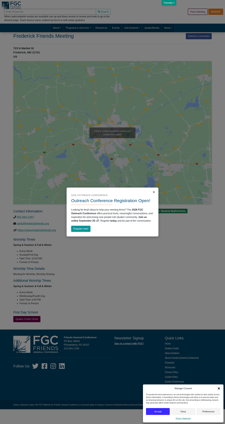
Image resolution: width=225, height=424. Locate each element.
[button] (218, 388)
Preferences (208, 411)
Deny (183, 411)
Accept (157, 411)
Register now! (81, 229)
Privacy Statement (183, 418)
